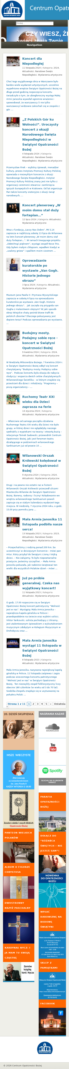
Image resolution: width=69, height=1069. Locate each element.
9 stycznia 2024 (30, 475)
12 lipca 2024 (29, 219)
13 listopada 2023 (31, 533)
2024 (56, 68)
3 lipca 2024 (28, 285)
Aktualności (28, 71)
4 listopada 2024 (30, 154)
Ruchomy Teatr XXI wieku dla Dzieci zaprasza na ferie (38, 402)
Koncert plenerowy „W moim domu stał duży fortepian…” (41, 210)
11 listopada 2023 (31, 592)
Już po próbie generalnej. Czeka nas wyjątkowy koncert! (40, 583)
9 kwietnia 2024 (30, 352)
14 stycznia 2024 (31, 411)
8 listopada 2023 (30, 660)
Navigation (34, 44)
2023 (56, 533)
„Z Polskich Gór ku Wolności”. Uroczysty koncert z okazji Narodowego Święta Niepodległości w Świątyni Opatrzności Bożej (40, 134)
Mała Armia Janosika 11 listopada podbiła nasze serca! (42, 524)
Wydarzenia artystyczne (50, 75)
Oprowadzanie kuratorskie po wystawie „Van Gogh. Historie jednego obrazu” (40, 270)
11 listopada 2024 (31, 68)
